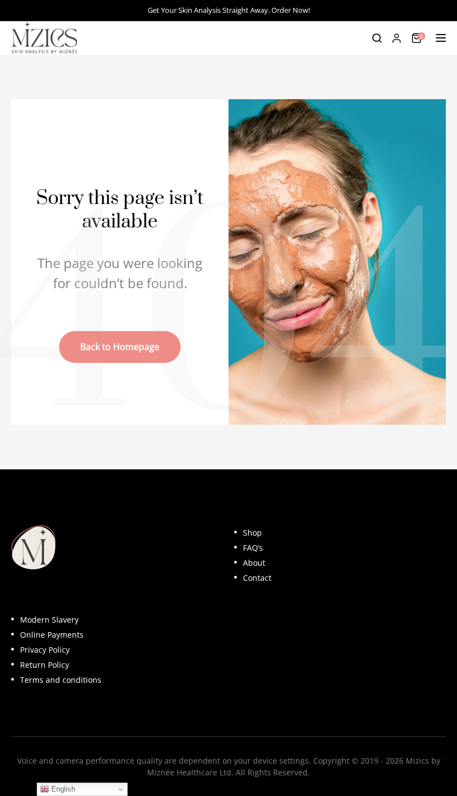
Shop (252, 532)
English (62, 789)
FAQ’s (253, 547)
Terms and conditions (60, 679)
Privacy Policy (45, 649)
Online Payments (52, 634)
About (254, 562)
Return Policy (44, 664)
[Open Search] (376, 37)
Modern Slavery (49, 619)
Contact (257, 577)
